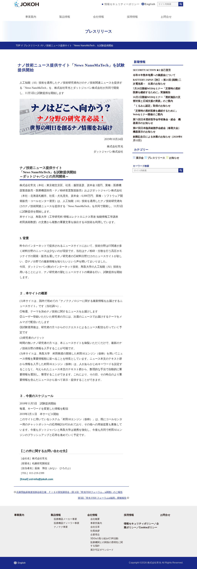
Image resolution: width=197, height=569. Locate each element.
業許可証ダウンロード (102, 549)
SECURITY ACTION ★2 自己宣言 (152, 70)
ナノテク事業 (61, 527)
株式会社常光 (154, 562)
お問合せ (166, 16)
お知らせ (174, 157)
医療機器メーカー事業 (65, 519)
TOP (18, 45)
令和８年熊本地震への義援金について (154, 75)
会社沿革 (95, 527)
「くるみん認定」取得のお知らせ (151, 105)
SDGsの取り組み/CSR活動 (104, 538)
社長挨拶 (95, 530)
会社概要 (95, 519)
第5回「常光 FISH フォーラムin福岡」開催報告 (102, 498)
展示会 (140, 157)
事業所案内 (96, 523)
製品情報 (64, 16)
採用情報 (132, 16)
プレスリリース (31, 45)
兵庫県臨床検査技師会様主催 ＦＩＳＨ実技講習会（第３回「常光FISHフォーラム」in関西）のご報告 (69, 492)
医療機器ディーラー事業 (66, 523)
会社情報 (98, 16)
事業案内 (30, 16)
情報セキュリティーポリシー (121, 4)
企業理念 (95, 534)
